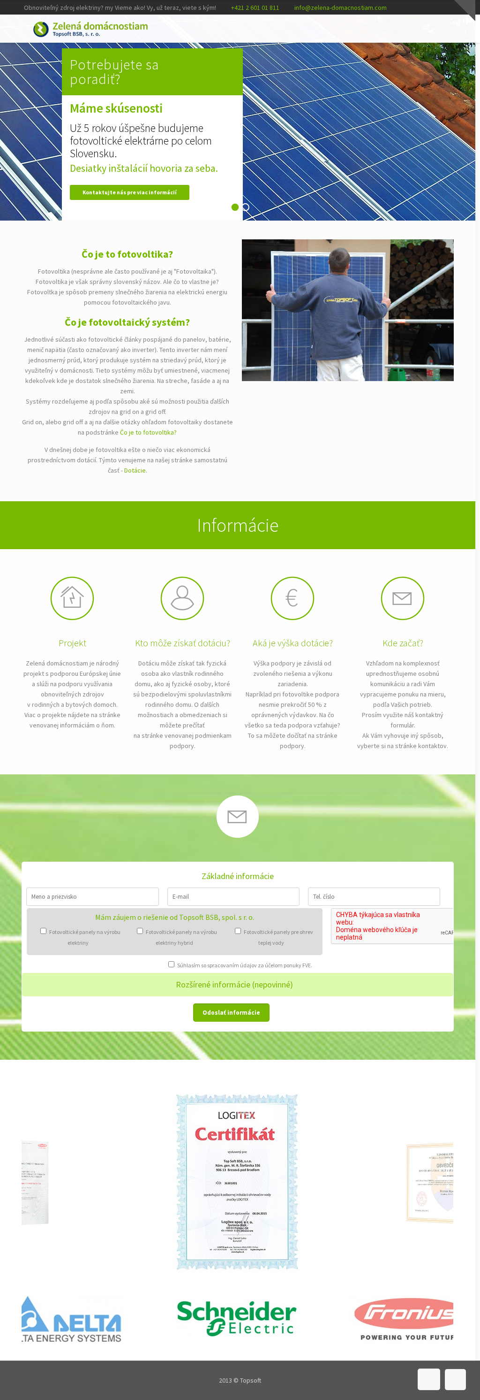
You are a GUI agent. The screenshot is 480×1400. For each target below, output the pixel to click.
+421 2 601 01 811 (255, 7)
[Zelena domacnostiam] (90, 29)
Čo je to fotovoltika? (148, 432)
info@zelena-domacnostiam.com (340, 7)
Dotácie (135, 470)
